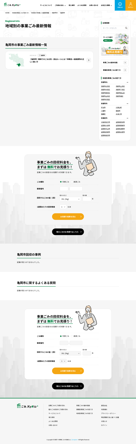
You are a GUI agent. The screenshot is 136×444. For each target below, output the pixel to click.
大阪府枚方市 (105, 122)
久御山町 (119, 107)
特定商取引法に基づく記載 (110, 417)
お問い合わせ (93, 5)
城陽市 (118, 111)
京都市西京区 (105, 93)
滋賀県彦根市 (105, 132)
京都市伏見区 (105, 99)
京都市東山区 (120, 93)
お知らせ (120, 7)
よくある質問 (81, 5)
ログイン (130, 7)
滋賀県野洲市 (120, 122)
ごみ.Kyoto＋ (74, 439)
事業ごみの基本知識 (110, 62)
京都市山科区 (105, 96)
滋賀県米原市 (120, 132)
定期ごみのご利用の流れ (57, 405)
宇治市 (103, 107)
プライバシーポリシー (108, 413)
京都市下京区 (120, 89)
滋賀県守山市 (105, 129)
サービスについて (46, 5)
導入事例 (72, 5)
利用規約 (104, 409)
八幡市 (103, 111)
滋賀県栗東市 (120, 125)
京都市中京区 (105, 89)
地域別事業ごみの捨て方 (84, 413)
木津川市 (119, 114)
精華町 (103, 114)
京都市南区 (119, 96)
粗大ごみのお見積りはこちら (67, 232)
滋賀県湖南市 (120, 129)
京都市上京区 (120, 86)
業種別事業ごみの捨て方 (112, 70)
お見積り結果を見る (68, 216)
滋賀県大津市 (105, 125)
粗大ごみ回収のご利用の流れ (58, 409)
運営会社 (104, 405)
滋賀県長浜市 (105, 135)
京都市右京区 (105, 86)
